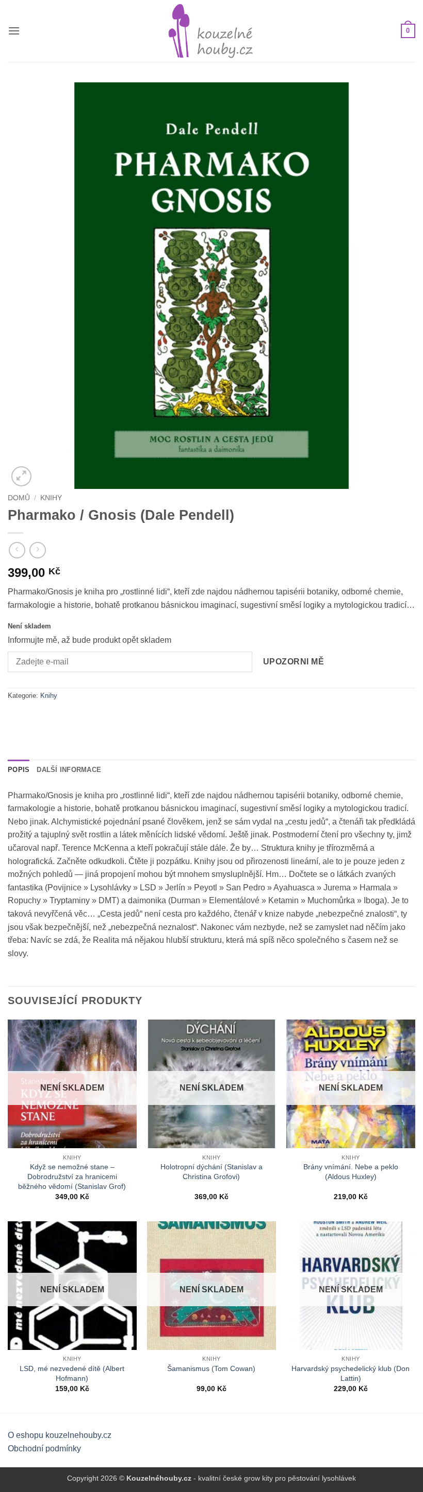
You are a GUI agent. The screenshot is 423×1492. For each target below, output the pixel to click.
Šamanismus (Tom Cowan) (211, 1368)
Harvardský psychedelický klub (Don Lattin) (350, 1373)
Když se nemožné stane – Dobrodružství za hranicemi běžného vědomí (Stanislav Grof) (72, 1176)
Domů (19, 498)
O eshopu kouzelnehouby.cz (59, 1435)
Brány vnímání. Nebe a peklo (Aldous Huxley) (350, 1172)
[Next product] (17, 550)
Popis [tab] (18, 770)
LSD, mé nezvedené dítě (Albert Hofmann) (72, 1373)
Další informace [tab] (69, 770)
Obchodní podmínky (44, 1448)
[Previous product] (37, 550)
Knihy (51, 498)
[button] (14, 30)
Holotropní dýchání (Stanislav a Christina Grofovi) (211, 1172)
